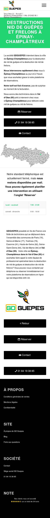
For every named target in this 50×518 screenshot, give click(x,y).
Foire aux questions (12, 442)
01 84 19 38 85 (10, 476)
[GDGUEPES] (21, 5)
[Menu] (42, 5)
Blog (5, 436)
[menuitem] (42, 5)
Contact (7, 465)
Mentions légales (10, 402)
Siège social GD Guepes (14, 471)
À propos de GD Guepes (14, 431)
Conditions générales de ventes (16, 396)
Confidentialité (9, 407)
